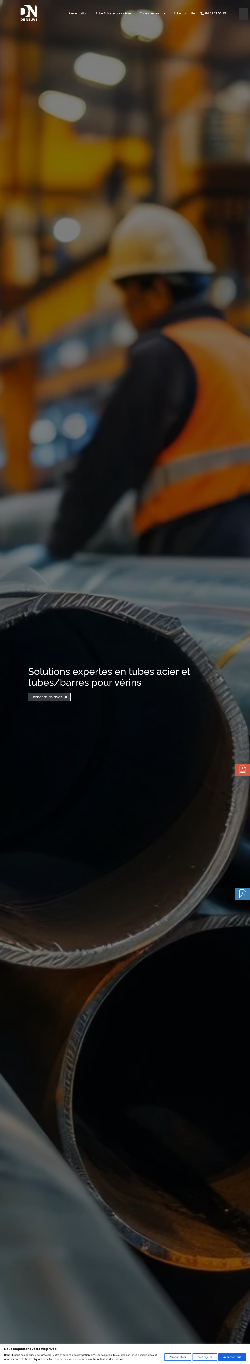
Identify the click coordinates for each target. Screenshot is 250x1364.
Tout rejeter (204, 1357)
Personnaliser (177, 1357)
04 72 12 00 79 (215, 13)
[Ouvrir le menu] (243, 14)
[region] (125, 1354)
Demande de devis (47, 697)
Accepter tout (232, 1357)
